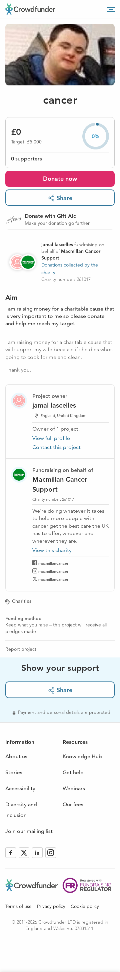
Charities (21, 601)
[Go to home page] (30, 9)
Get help (73, 772)
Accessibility (20, 788)
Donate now (60, 178)
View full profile (51, 438)
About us (16, 756)
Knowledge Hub (82, 756)
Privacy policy (51, 906)
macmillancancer (53, 563)
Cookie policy (85, 906)
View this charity (52, 550)
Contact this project (56, 447)
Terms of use (18, 906)
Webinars (74, 788)
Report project (20, 649)
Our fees (73, 804)
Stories (13, 772)
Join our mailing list (29, 831)
